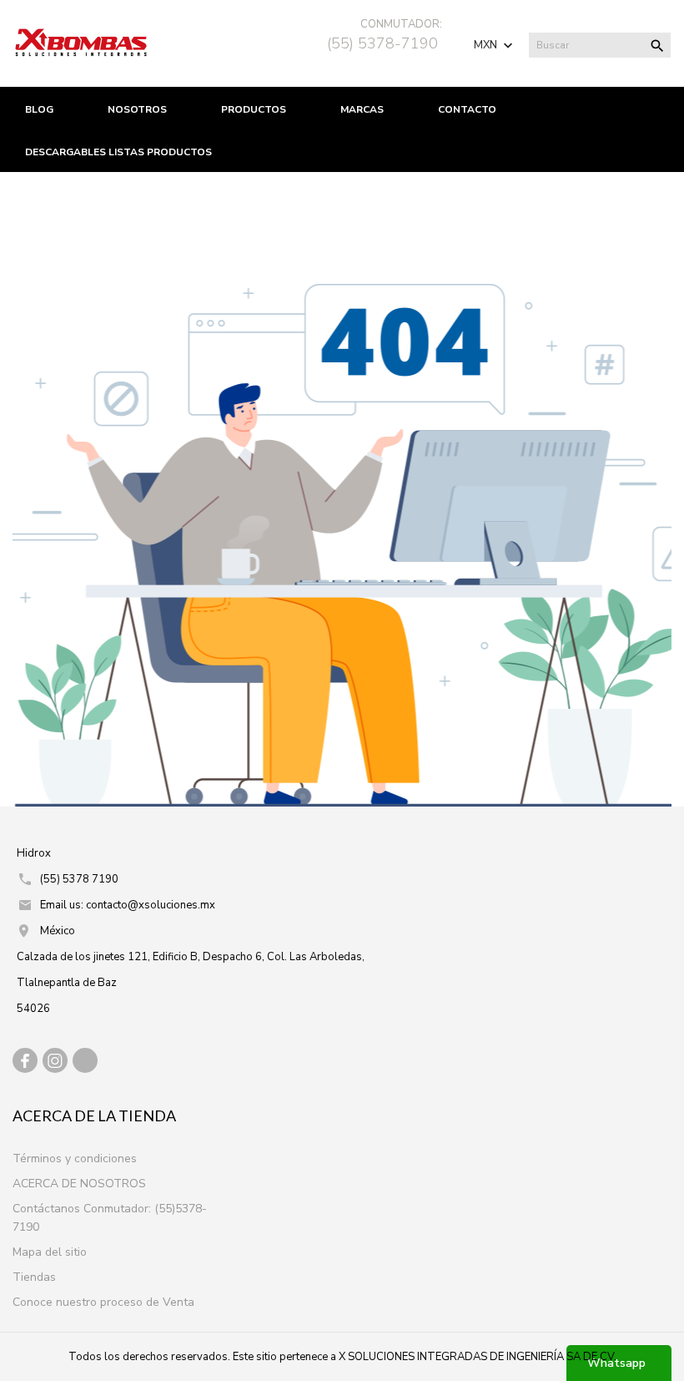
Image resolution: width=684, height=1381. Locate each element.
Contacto (467, 109)
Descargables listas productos (118, 152)
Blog (39, 109)
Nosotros (137, 109)
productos (253, 109)
